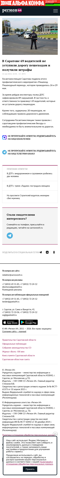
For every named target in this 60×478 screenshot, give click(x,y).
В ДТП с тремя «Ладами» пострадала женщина (28, 185)
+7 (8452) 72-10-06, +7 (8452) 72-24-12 (19, 312)
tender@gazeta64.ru (10, 301)
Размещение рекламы (12, 289)
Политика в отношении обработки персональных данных (28, 434)
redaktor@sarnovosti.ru (12, 274)
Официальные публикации (14, 343)
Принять (30, 469)
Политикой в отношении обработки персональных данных (29, 462)
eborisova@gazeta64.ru (12, 286)
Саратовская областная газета (16, 359)
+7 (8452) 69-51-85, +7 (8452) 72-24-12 (19, 284)
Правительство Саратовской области (19, 339)
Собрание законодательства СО (16, 347)
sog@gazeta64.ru (9, 315)
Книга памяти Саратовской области (18, 355)
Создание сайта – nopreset (14, 331)
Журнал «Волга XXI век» (13, 351)
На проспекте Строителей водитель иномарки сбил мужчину (28, 197)
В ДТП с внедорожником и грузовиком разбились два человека (29, 175)
